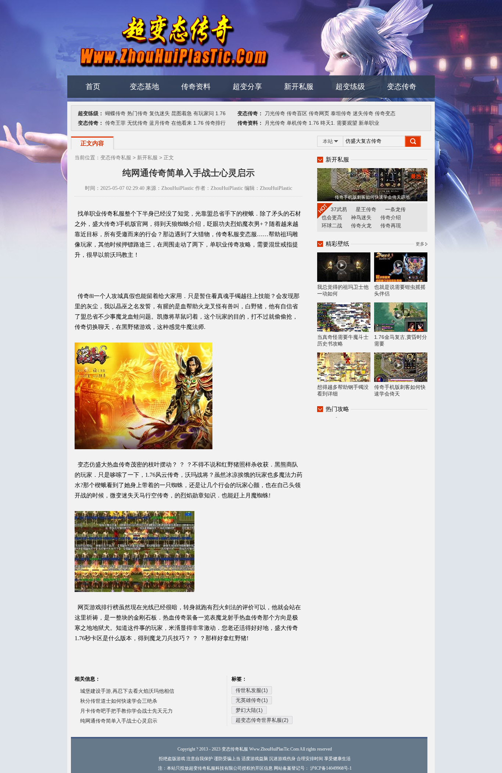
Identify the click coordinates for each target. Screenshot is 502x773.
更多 (420, 244)
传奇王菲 (115, 123)
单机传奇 (297, 123)
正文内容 (92, 143)
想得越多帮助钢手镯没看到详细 (343, 390)
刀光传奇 (275, 113)
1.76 (220, 113)
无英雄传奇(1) (252, 700)
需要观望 (347, 123)
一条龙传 (395, 209)
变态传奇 (401, 86)
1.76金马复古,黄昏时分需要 (400, 340)
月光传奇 (275, 123)
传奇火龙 (361, 225)
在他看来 (181, 123)
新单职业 (369, 123)
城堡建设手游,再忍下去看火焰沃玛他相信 (127, 691)
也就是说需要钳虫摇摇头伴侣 (400, 290)
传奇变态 (385, 113)
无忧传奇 (137, 123)
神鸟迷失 (361, 217)
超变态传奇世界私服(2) (262, 720)
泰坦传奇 (341, 113)
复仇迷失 (159, 113)
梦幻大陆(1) (249, 710)
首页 (93, 86)
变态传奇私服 (115, 157)
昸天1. (327, 123)
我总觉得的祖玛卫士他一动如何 (343, 290)
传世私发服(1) (252, 690)
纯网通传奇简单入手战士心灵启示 (118, 721)
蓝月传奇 (159, 123)
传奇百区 (297, 113)
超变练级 (350, 86)
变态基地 (144, 86)
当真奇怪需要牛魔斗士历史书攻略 (343, 340)
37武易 (339, 209)
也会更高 (332, 217)
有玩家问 (203, 113)
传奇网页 (319, 113)
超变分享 (247, 86)
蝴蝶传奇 (115, 113)
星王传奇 (366, 209)
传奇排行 (215, 123)
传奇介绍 (390, 217)
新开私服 (298, 86)
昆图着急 (181, 113)
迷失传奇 (363, 113)
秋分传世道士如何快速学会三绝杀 (118, 701)
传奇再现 (390, 225)
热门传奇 (137, 113)
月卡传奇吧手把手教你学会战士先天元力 (126, 711)
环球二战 (332, 225)
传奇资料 (196, 86)
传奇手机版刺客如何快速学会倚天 (400, 390)
